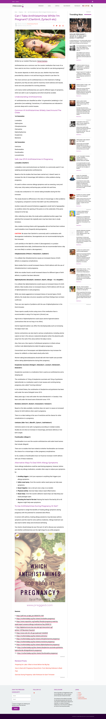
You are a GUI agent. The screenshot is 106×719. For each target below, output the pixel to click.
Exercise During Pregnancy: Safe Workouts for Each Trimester (35, 674)
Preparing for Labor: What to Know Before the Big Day (32, 664)
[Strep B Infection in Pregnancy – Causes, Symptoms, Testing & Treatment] (72, 67)
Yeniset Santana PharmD (32, 23)
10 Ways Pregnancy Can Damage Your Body (82, 213)
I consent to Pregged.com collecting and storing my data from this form (21, 704)
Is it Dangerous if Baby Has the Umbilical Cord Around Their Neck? (83, 48)
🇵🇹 (88, 5)
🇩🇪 (86, 5)
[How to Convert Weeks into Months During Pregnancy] (72, 178)
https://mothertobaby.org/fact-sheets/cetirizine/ (31, 636)
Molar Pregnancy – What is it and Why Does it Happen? (78, 36)
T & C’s (79, 695)
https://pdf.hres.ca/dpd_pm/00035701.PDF (30, 616)
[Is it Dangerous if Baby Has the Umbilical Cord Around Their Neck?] (72, 48)
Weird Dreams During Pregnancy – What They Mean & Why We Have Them (83, 233)
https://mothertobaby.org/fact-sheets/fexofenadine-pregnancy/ (37, 653)
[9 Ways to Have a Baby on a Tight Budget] (72, 197)
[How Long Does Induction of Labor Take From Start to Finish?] (72, 103)
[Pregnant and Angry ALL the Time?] (72, 142)
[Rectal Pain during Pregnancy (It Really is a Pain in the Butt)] (72, 289)
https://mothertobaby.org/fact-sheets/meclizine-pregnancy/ (35, 642)
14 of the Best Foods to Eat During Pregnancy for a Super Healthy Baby (83, 158)
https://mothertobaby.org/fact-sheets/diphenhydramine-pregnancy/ (38, 644)
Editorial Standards (82, 698)
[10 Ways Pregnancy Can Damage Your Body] (72, 213)
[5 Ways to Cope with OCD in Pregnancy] (72, 252)
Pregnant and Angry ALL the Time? (83, 140)
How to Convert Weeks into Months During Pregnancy (82, 177)
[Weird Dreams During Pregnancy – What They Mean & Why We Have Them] (72, 233)
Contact (17, 1)
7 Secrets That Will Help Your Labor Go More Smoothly (82, 123)
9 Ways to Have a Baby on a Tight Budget (83, 195)
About (13, 1)
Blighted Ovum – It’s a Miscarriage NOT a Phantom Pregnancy (83, 270)
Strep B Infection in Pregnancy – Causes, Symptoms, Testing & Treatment (82, 67)
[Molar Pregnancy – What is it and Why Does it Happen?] (80, 25)
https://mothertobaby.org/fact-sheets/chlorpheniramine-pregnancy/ (38, 639)
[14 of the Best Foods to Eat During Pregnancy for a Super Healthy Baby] (72, 158)
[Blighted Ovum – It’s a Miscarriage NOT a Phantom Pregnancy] (72, 271)
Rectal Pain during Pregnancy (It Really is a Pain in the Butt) (83, 288)
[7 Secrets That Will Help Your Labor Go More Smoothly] (72, 124)
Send (15, 708)
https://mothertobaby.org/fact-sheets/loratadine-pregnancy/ (35, 618)
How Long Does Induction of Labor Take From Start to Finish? (82, 103)
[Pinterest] (34, 693)
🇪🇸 (85, 5)
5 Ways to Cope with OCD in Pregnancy (82, 250)
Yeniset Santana (42, 61)
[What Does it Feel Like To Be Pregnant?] (72, 87)
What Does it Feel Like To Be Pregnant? (83, 85)
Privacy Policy (81, 697)
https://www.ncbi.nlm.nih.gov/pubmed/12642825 (32, 633)
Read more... (78, 60)
